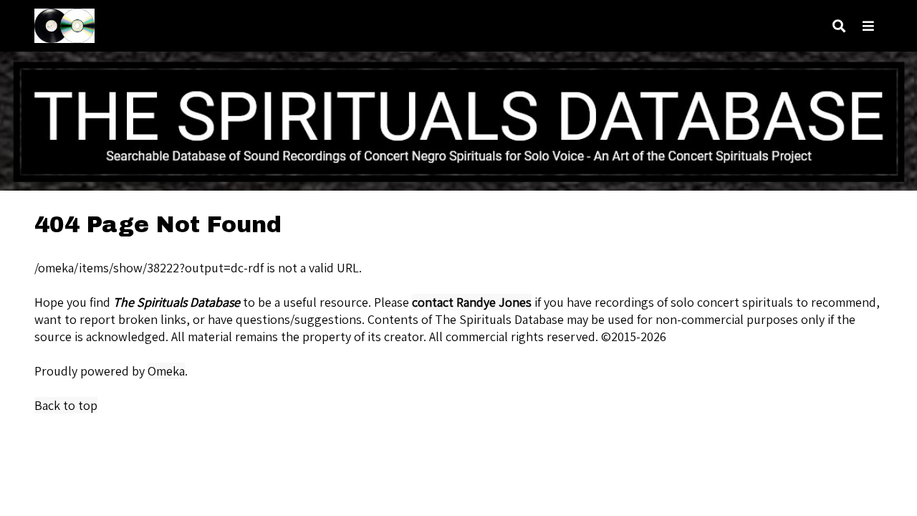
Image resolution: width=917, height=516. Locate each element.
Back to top (65, 405)
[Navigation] (868, 26)
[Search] (839, 26)
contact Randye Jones (472, 302)
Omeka (166, 371)
